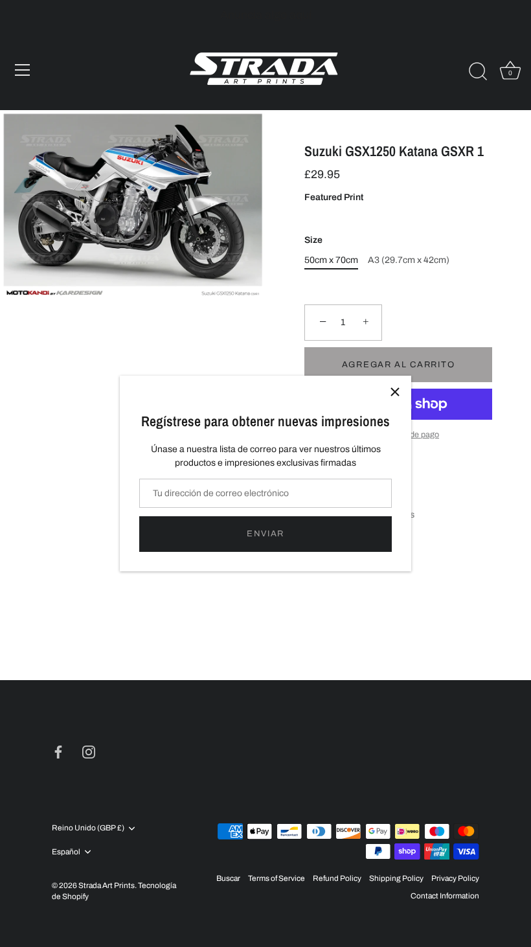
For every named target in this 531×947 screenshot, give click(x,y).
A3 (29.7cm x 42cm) (408, 260)
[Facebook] (58, 752)
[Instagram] (88, 752)
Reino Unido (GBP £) (88, 828)
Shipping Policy (396, 878)
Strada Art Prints (106, 885)
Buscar (228, 878)
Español (66, 852)
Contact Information (445, 896)
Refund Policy (337, 878)
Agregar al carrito (398, 364)
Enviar (265, 533)
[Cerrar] (395, 392)
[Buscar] (478, 72)
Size (313, 240)
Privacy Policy (455, 878)
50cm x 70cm (331, 260)
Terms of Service (276, 878)
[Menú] (22, 70)
